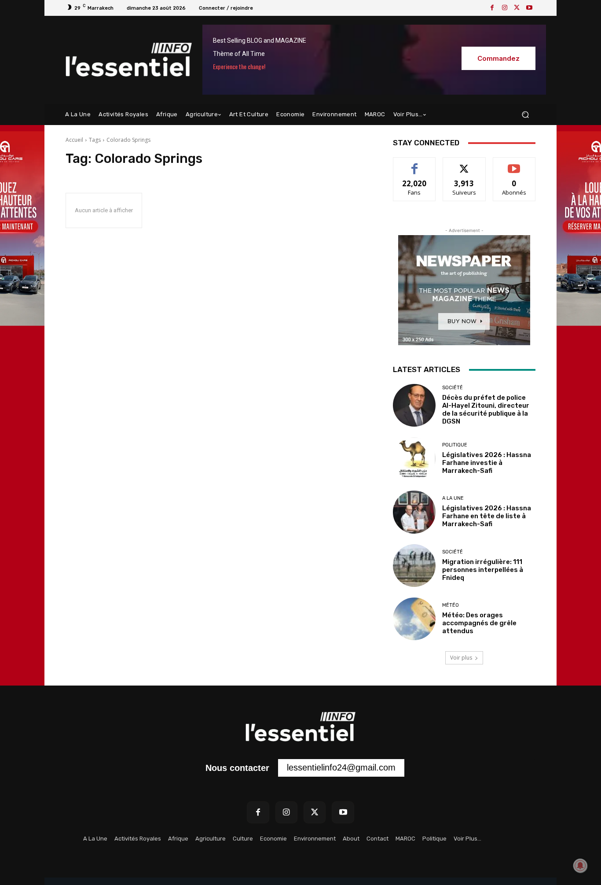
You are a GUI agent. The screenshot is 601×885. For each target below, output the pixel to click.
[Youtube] (529, 8)
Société (452, 387)
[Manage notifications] (580, 866)
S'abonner (514, 164)
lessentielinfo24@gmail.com (341, 767)
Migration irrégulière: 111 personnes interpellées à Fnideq (482, 570)
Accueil (74, 140)
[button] (525, 114)
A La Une (453, 498)
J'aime (414, 164)
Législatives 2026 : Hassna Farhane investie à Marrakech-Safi (486, 463)
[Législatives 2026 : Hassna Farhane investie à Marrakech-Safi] (414, 458)
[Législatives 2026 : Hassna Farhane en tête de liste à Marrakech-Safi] (414, 511)
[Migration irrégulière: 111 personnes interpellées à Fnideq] (414, 565)
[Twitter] (517, 8)
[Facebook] (492, 8)
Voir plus (461, 657)
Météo (450, 605)
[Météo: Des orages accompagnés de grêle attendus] (414, 618)
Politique (454, 444)
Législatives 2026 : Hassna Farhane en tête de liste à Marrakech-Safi (486, 516)
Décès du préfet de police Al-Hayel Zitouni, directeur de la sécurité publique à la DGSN (485, 409)
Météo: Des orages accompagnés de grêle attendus (479, 623)
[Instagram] (504, 8)
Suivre (464, 164)
